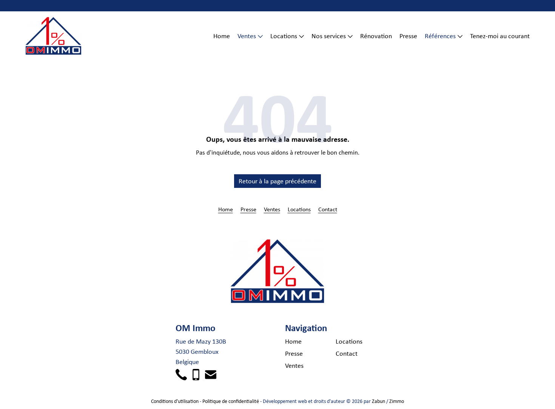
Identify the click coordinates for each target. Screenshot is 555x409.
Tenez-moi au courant (500, 35)
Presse (408, 35)
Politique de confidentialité (230, 401)
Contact (327, 209)
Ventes (246, 35)
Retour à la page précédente (277, 181)
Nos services (328, 35)
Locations (283, 35)
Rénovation (376, 35)
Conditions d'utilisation (175, 401)
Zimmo (396, 401)
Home (221, 35)
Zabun (378, 401)
